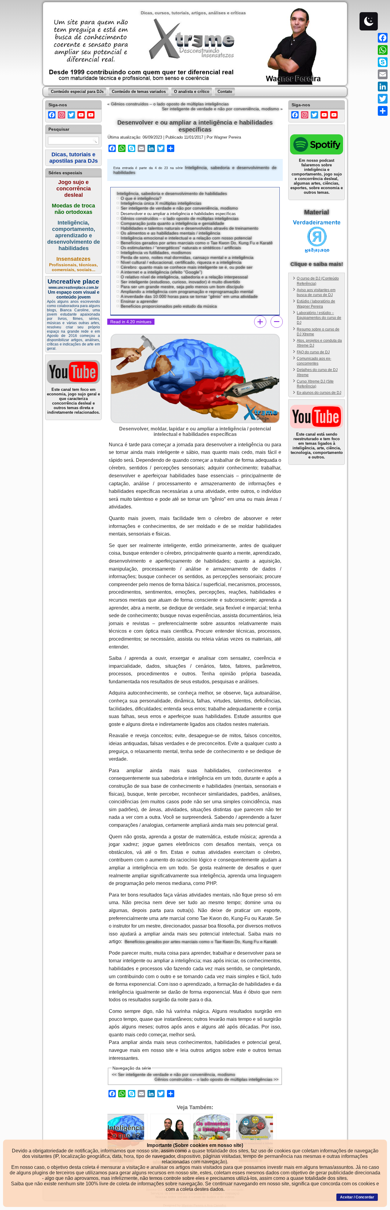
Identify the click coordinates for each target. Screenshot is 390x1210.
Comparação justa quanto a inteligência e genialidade (172, 223)
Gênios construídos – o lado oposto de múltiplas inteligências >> (216, 1079)
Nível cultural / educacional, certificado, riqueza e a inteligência (181, 262)
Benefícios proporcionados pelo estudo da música (169, 306)
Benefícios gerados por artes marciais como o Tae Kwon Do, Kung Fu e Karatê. (201, 941)
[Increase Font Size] (260, 322)
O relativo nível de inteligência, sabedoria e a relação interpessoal (184, 276)
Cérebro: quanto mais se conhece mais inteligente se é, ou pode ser (187, 267)
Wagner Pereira (227, 137)
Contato (225, 91)
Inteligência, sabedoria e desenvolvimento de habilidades (172, 193)
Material (316, 212)
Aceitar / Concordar (357, 1197)
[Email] (383, 74)
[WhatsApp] (383, 50)
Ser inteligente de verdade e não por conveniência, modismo (220, 108)
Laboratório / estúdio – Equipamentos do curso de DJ (319, 318)
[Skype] (383, 62)
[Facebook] (383, 38)
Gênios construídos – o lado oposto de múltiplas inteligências (170, 103)
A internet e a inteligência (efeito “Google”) (161, 272)
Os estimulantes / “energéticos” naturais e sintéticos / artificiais (181, 247)
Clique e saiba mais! (316, 264)
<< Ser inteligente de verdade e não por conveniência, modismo (173, 1074)
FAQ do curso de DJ (313, 352)
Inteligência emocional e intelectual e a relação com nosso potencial (186, 237)
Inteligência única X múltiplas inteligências (161, 203)
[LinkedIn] (383, 86)
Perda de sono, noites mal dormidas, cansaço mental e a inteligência (187, 257)
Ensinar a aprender (139, 301)
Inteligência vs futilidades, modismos (156, 252)
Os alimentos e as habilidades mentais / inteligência (170, 233)
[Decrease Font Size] (277, 322)
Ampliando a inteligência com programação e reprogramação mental (187, 291)
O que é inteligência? (141, 198)
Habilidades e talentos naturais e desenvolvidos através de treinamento (189, 228)
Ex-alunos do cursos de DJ (319, 393)
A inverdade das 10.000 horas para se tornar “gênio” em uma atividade (189, 296)
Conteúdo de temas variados (139, 91)
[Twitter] (383, 99)
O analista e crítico (191, 91)
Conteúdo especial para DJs (77, 91)
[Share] (383, 111)
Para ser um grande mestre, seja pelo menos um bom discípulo (182, 286)
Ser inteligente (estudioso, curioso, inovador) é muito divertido (180, 281)
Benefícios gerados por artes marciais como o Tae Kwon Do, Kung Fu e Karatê (197, 242)
